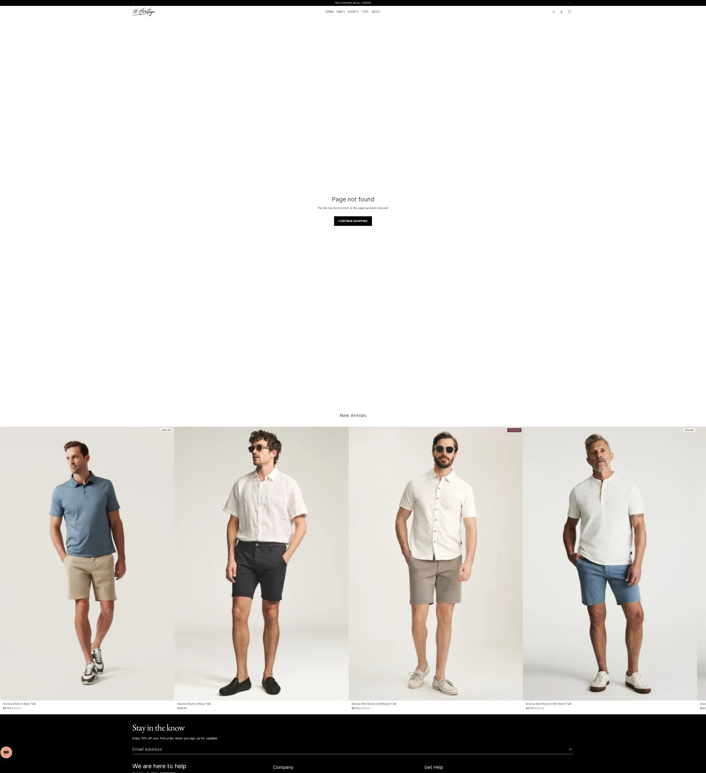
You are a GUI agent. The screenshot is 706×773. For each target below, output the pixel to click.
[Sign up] (570, 749)
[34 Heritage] (143, 12)
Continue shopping (353, 221)
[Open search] (554, 12)
